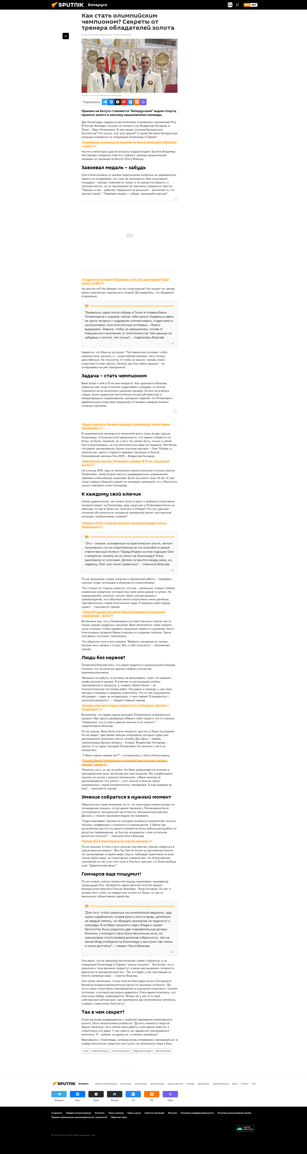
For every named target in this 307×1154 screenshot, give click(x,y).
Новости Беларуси (100, 1051)
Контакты (100, 1112)
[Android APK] (245, 1128)
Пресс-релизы (116, 1112)
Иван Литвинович (163, 1051)
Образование (221, 1083)
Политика (140, 1083)
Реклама (172, 1112)
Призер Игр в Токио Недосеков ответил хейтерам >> (117, 841)
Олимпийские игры (121, 1051)
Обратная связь (119, 1117)
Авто (235, 1083)
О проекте (56, 1112)
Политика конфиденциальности (197, 1112)
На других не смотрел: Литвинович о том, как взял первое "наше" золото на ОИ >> (126, 281)
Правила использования (78, 1112)
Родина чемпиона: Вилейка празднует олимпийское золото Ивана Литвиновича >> (126, 426)
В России (126, 1083)
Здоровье (203, 1083)
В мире (191, 1083)
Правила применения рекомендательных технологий (79, 1117)
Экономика (157, 1083)
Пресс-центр (134, 1112)
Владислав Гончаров (142, 1051)
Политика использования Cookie (234, 1112)
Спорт (85, 1051)
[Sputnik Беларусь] (69, 8)
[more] (172, 343)
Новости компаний (154, 1112)
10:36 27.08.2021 (90, 34)
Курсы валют (175, 1083)
